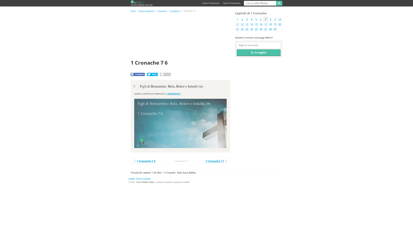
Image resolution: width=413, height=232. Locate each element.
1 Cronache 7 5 (146, 161)
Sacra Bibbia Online (142, 5)
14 (251, 24)
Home (133, 11)
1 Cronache (161, 11)
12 (242, 24)
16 (261, 24)
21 (237, 29)
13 (246, 24)
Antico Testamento (210, 3)
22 (242, 29)
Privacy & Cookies (143, 178)
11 (237, 24)
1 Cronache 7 (174, 11)
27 (265, 29)
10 (279, 19)
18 (270, 24)
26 (261, 29)
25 (256, 29)
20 (279, 24)
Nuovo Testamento (231, 3)
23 (246, 29)
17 (265, 24)
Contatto (131, 178)
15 (256, 24)
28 (270, 29)
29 (275, 29)
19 (275, 24)
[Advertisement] (180, 36)
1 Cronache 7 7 (215, 161)
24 (251, 29)
